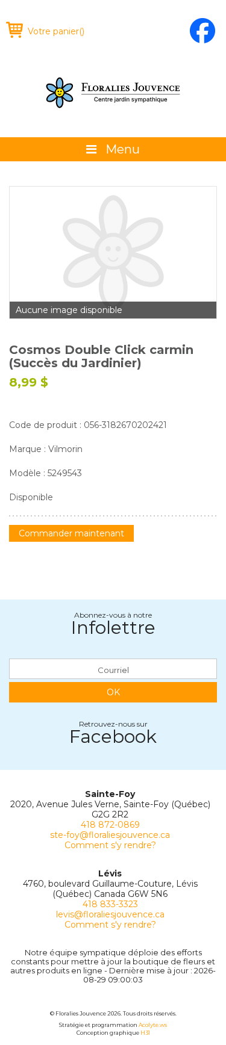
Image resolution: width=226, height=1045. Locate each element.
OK (113, 692)
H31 (145, 1032)
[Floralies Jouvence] (113, 92)
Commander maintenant (71, 533)
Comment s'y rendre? (110, 845)
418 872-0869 (110, 824)
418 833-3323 (110, 904)
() (56, 31)
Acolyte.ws (153, 1025)
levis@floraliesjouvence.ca (110, 914)
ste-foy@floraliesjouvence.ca (110, 834)
